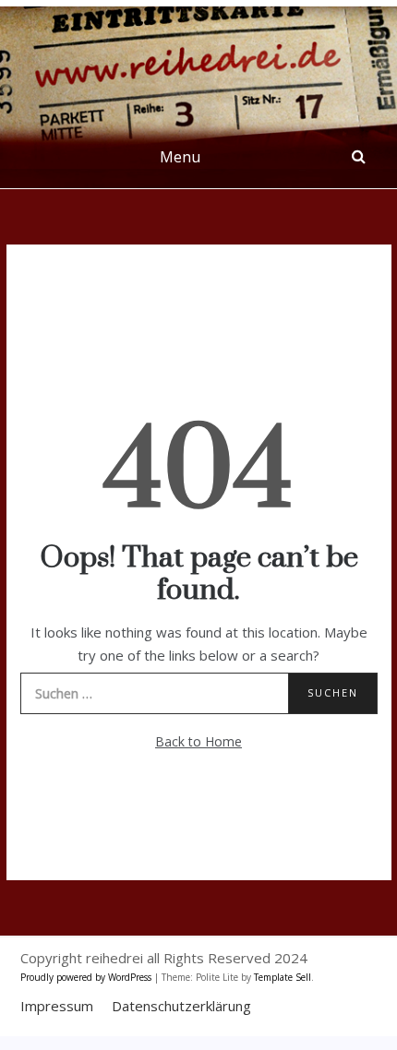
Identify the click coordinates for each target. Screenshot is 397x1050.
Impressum (56, 1005)
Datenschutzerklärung (181, 1005)
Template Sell (282, 977)
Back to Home (198, 741)
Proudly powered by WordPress (87, 977)
